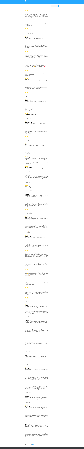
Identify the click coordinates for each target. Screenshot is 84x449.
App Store (33, 444)
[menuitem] (45, 1)
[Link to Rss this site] (58, 447)
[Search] (58, 1)
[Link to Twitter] (56, 447)
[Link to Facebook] (55, 447)
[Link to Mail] (57, 447)
